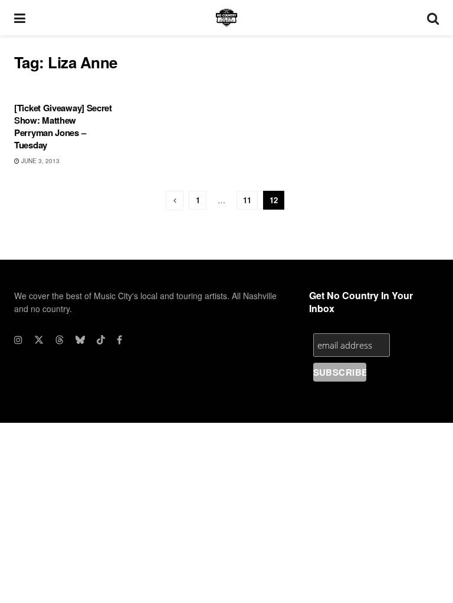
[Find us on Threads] (59, 339)
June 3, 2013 (39, 161)
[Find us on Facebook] (119, 339)
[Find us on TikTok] (101, 339)
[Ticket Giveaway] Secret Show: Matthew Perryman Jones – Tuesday (63, 126)
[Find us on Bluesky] (80, 339)
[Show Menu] (19, 17)
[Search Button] (433, 17)
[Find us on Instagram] (18, 339)
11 (247, 200)
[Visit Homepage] (226, 17)
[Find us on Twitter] (39, 339)
